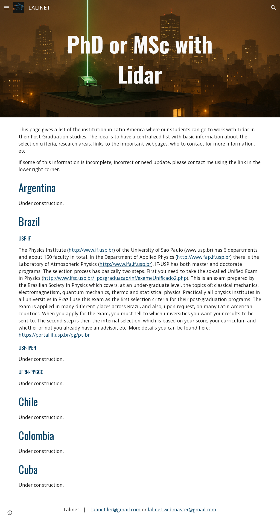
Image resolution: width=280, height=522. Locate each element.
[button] (6, 7)
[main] (140, 58)
